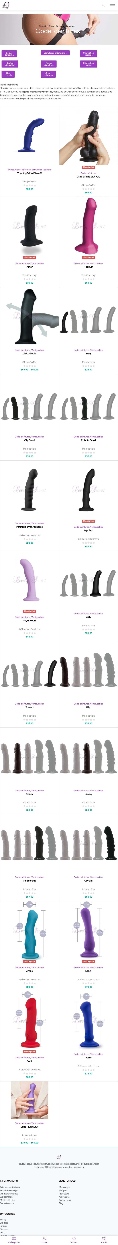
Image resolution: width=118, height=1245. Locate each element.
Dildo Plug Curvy (29, 1127)
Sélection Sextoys (29, 535)
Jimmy (88, 794)
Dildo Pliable (29, 353)
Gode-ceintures (23, 169)
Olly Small (29, 440)
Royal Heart (29, 620)
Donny (29, 794)
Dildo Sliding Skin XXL (88, 176)
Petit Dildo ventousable (29, 527)
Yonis (88, 1057)
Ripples (88, 530)
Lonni (88, 971)
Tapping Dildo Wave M (29, 173)
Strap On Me (29, 181)
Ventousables (37, 263)
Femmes (70, 26)
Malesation (88, 362)
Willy (88, 617)
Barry (88, 353)
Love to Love (29, 1135)
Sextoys (60, 26)
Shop (51, 26)
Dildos (11, 169)
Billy (88, 707)
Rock (29, 1061)
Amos (29, 971)
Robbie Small (88, 440)
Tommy (30, 707)
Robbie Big (30, 881)
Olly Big (88, 881)
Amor (30, 267)
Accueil (42, 26)
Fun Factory (29, 275)
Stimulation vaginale (41, 169)
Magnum (88, 267)
